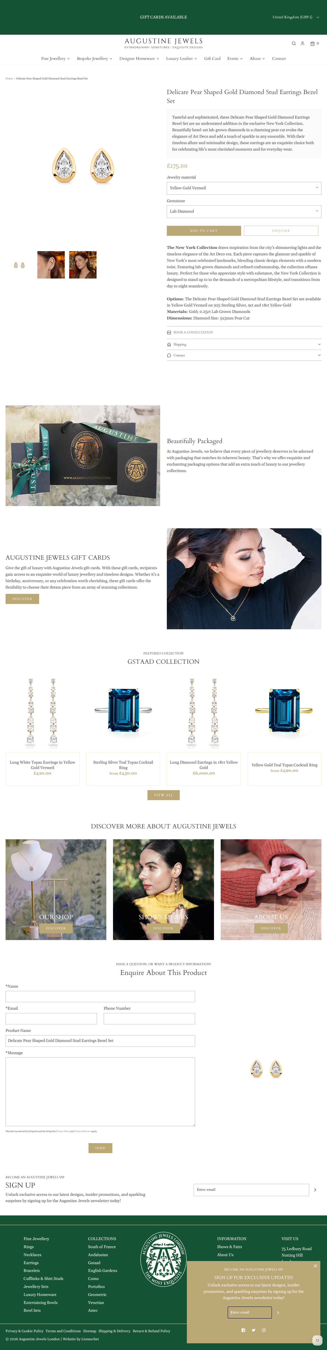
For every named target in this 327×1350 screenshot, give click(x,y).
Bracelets (32, 1270)
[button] (19, 264)
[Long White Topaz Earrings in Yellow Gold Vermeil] (43, 712)
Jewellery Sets (36, 1286)
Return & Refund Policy (151, 1331)
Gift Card (212, 58)
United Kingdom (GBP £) (293, 17)
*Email (12, 1008)
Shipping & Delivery (114, 1331)
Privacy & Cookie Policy (24, 1331)
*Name (12, 986)
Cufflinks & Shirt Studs (43, 1278)
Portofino (96, 1286)
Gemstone (176, 201)
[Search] (294, 43)
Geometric (97, 1294)
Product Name (18, 1030)
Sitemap (89, 1331)
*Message (14, 1052)
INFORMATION (231, 1238)
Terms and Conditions (63, 1331)
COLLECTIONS (102, 1238)
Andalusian (98, 1254)
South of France (102, 1246)
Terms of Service (83, 1131)
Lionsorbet (90, 1339)
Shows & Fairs (229, 1246)
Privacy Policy (63, 1131)
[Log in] (302, 43)
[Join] (315, 1190)
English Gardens (102, 1270)
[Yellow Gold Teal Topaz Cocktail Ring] (285, 712)
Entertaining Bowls (41, 1302)
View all (163, 795)
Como (93, 1278)
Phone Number (117, 1008)
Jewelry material (181, 177)
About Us (225, 1254)
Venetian (96, 1302)
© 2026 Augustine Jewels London (33, 1339)
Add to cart (204, 231)
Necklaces (32, 1254)
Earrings (31, 1262)
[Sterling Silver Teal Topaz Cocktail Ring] (123, 712)
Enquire (281, 231)
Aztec (93, 1310)
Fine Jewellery (36, 1238)
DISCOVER (22, 599)
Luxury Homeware (40, 1294)
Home (9, 78)
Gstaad (94, 1262)
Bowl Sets (32, 1310)
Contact (279, 58)
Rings (29, 1246)
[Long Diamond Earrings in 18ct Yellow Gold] (204, 712)
